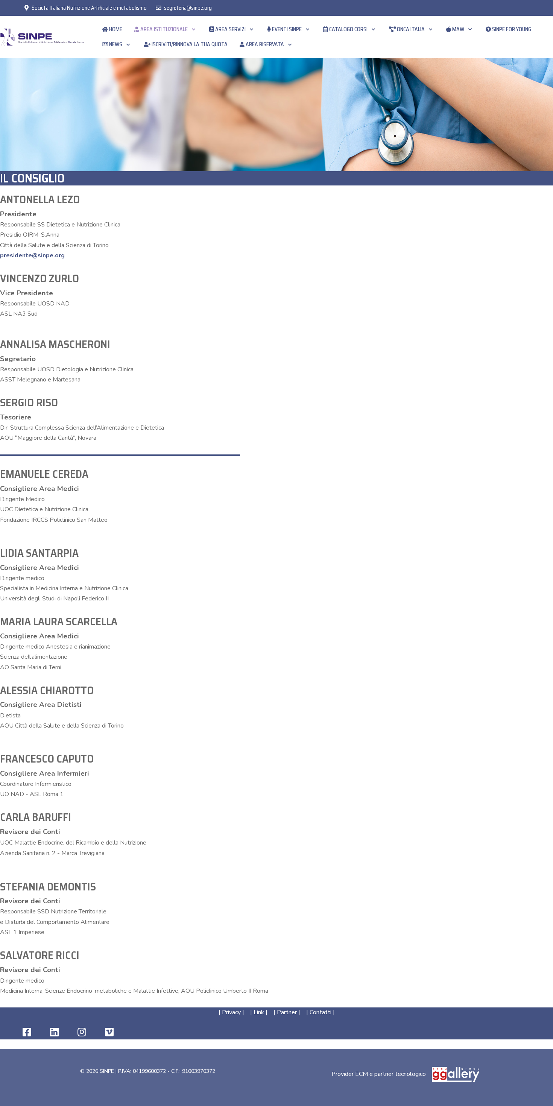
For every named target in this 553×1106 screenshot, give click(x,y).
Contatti (320, 1012)
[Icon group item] (27, 1032)
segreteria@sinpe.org (188, 8)
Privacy (231, 1012)
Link (259, 1012)
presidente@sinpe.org (32, 255)
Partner (287, 1012)
